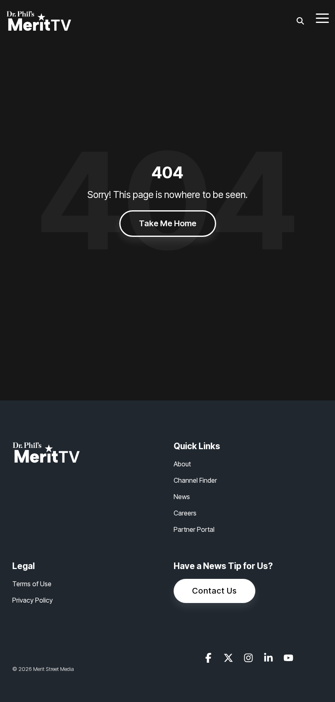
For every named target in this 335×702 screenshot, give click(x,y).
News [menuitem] (182, 497)
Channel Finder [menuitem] (195, 480)
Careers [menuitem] (185, 513)
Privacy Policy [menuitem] (32, 600)
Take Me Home (168, 223)
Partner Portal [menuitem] (194, 529)
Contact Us (214, 591)
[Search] (300, 21)
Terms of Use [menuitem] (31, 584)
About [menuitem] (182, 464)
